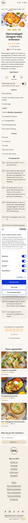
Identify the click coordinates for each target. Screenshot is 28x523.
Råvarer (14, 482)
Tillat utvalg (14, 287)
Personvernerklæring (14, 496)
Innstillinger (20, 277)
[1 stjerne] (6, 330)
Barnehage (14, 465)
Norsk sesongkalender (14, 486)
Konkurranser (14, 472)
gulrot (5, 108)
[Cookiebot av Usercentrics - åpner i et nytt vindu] (19, 229)
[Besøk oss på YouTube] (23, 511)
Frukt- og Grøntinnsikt (14, 492)
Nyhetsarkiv (14, 476)
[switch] (24, 261)
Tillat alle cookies (14, 282)
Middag (9, 29)
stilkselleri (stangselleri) (14, 112)
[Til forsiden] (3, 3)
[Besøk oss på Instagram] (10, 511)
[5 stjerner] (21, 330)
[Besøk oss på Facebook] (5, 511)
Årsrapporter (14, 499)
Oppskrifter (4, 9)
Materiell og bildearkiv (14, 489)
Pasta (19, 29)
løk (9, 104)
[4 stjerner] (17, 330)
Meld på (13, 442)
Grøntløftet (14, 469)
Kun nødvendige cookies (14, 292)
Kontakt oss (14, 462)
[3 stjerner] (14, 330)
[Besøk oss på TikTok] (18, 511)
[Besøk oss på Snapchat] (14, 511)
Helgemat (14, 29)
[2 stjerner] (10, 330)
